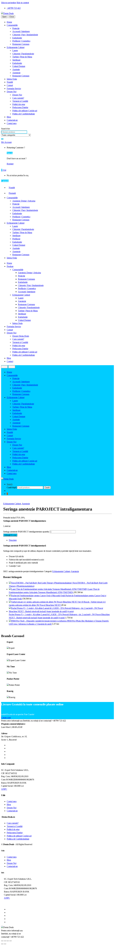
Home (9, 22)
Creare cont (6, 717)
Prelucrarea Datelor (20, 107)
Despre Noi (11, 91)
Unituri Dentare (18, 66)
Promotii (12, 193)
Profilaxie (16, 239)
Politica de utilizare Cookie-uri (24, 110)
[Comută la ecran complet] (5, 940)
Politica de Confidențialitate (23, 114)
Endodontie (17, 38)
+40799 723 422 (13, 8)
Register (10, 164)
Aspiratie (16, 69)
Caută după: (12, 487)
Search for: (5, 128)
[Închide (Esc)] (10, 940)
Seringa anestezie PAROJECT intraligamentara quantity (26, 531)
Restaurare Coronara (20, 44)
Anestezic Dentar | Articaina (23, 201)
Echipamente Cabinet (15, 47)
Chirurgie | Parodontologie (23, 53)
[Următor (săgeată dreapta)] (5, 943)
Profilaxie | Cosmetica (21, 41)
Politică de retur (18, 104)
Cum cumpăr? (18, 98)
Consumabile (12, 25)
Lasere (15, 50)
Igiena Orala (12, 79)
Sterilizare (16, 60)
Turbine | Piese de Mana (22, 57)
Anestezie (16, 72)
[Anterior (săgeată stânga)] (2, 943)
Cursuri (10, 85)
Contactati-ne (12, 120)
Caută (47, 488)
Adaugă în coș (10, 535)
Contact (10, 361)
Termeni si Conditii (20, 101)
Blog (9, 117)
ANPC (4, 789)
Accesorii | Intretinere (21, 31)
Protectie (15, 28)
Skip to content (23, 2)
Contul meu (11, 123)
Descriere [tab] (13, 540)
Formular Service (14, 88)
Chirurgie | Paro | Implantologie (25, 34)
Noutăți (10, 82)
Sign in (10, 153)
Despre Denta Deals (20, 336)
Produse (10, 266)
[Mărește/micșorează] (2, 940)
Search (9, 484)
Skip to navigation (8, 2)
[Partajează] (8, 940)
